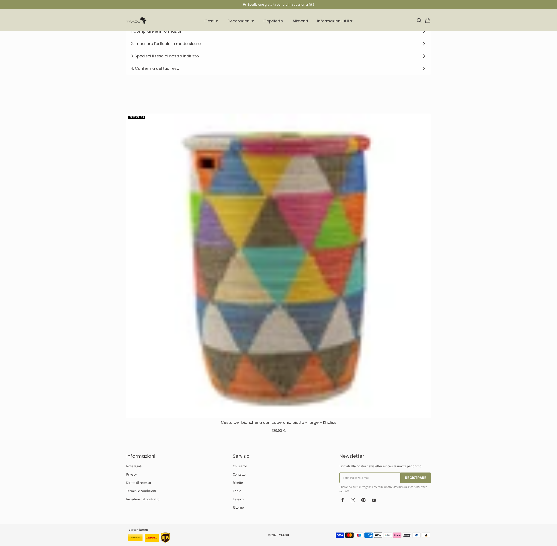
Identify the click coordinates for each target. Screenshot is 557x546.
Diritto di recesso (138, 482)
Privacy (131, 474)
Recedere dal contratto (142, 499)
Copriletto (273, 21)
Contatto (239, 474)
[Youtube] (373, 500)
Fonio (237, 491)
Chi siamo (240, 466)
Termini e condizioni (141, 491)
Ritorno (238, 507)
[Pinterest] (363, 500)
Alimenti (300, 21)
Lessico (238, 499)
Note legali (134, 466)
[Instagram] (353, 500)
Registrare (415, 478)
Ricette (238, 482)
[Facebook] (342, 500)
